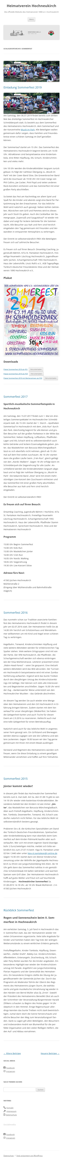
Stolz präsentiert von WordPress (29, 1155)
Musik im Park (28, 129)
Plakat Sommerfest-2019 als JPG (16, 369)
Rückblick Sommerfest (19, 910)
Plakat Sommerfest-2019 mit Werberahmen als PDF (23, 378)
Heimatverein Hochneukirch (31, 6)
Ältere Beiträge (12, 1053)
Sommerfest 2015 (16, 779)
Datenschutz (9, 1155)
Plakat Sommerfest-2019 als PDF (16, 374)
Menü (31, 19)
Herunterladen (36, 369)
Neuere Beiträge (50, 1053)
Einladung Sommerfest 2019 (23, 87)
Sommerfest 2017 (16, 397)
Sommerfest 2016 (16, 613)
